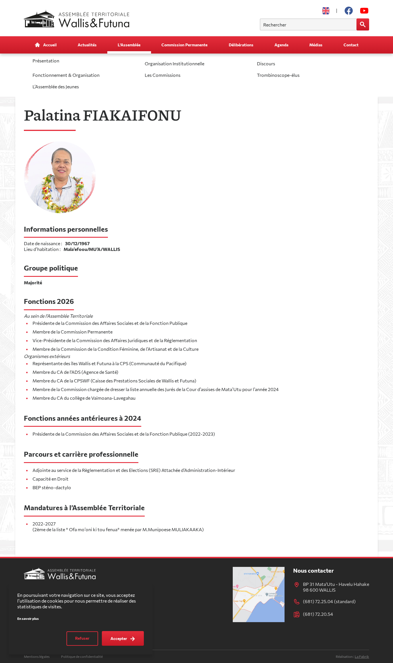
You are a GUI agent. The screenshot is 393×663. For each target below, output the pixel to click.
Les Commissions (162, 75)
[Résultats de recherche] (362, 24)
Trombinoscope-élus (278, 75)
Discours (266, 63)
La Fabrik (362, 656)
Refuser (82, 638)
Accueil (50, 44)
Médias (316, 44)
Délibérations (241, 44)
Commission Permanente (184, 44)
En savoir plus (28, 619)
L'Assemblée (129, 44)
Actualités (87, 44)
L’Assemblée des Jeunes (56, 86)
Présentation (46, 60)
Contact (351, 44)
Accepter (118, 638)
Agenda (281, 44)
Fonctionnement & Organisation (66, 75)
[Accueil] (78, 18)
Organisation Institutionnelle (174, 63)
